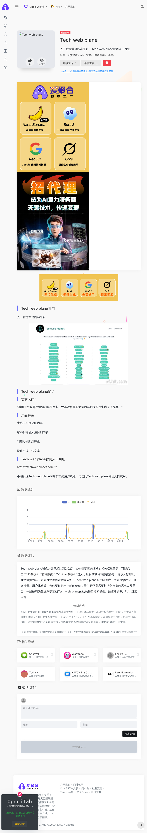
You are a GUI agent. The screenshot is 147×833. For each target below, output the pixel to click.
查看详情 (20, 823)
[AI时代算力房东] (53, 221)
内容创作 (99, 55)
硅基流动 (97, 788)
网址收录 (78, 784)
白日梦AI (96, 792)
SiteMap (70, 825)
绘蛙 (71, 792)
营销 (110, 55)
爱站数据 (47, 574)
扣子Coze (82, 792)
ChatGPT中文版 (69, 788)
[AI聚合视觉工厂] (53, 127)
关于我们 (70, 6)
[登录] (142, 7)
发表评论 (130, 733)
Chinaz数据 (65, 574)
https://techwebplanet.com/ (36, 467)
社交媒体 (65, 32)
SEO (88, 55)
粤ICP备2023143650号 (53, 825)
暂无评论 (29, 687)
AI (81, 55)
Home (39, 825)
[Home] (28, 787)
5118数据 (30, 574)
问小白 (85, 788)
